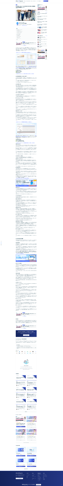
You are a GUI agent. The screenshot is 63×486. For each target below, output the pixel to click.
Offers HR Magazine (45, 475)
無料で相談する (38, 484)
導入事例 (38, 475)
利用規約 (33, 475)
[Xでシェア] (1, 244)
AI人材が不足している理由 (19, 32)
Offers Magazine (44, 474)
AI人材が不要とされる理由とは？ (20, 31)
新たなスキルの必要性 (19, 36)
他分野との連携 (18, 37)
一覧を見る (46, 35)
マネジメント (28, 475)
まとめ (17, 39)
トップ (16, 2)
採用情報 (44, 479)
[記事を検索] (42, 1)
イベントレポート (28, 474)
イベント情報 (39, 479)
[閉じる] (61, 484)
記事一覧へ (26, 411)
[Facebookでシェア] (1, 243)
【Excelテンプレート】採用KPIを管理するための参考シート (23, 52)
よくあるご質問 (39, 477)
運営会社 (44, 478)
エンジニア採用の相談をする (19, 478)
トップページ (33, 474)
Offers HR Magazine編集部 (23, 23)
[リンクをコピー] (1, 241)
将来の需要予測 (18, 35)
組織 (27, 476)
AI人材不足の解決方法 (19, 33)
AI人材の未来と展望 (18, 34)
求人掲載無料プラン (39, 478)
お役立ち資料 (39, 476)
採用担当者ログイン (39, 474)
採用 (17, 2)
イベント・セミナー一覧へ (26, 442)
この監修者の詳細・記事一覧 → (24, 25)
